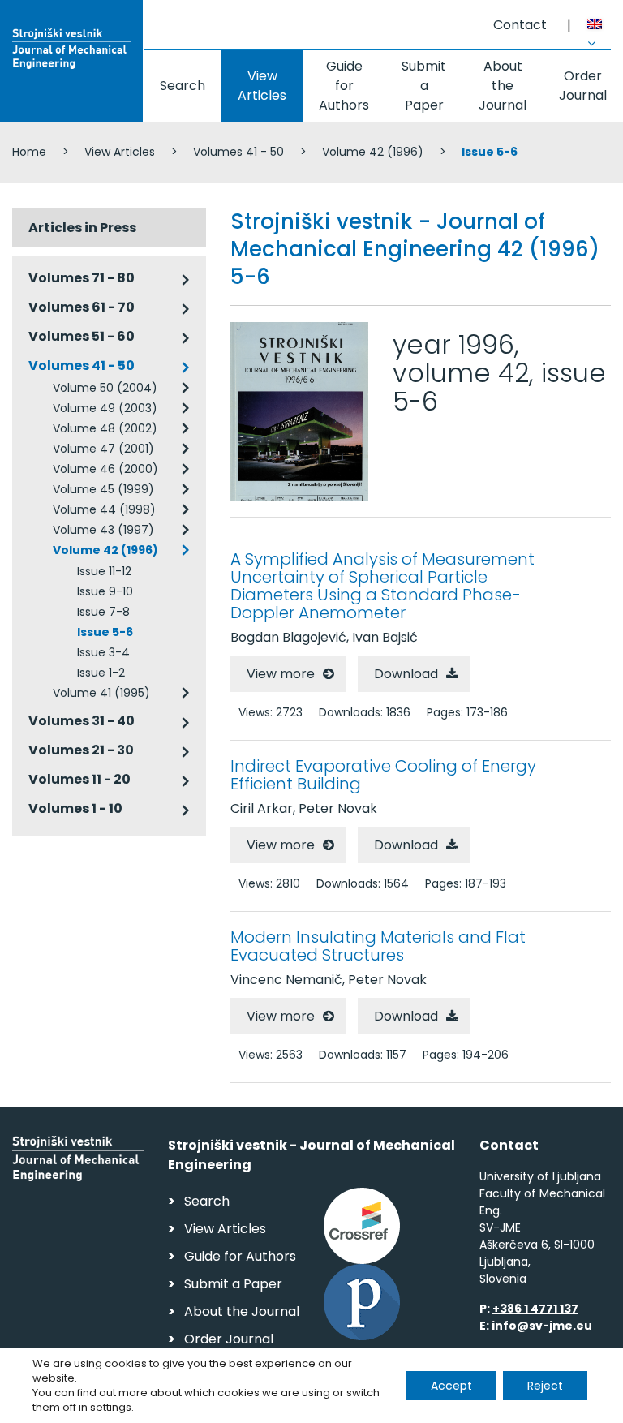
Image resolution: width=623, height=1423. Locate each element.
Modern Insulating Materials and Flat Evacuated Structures (378, 946)
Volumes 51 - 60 (81, 336)
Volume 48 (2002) (105, 428)
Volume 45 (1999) (103, 489)
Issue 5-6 (105, 632)
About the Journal (502, 85)
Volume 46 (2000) (105, 469)
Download (406, 673)
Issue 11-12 (104, 571)
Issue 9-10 (105, 591)
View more (281, 673)
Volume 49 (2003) (105, 408)
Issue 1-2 (101, 672)
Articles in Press (82, 227)
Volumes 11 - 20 (79, 779)
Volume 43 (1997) (103, 530)
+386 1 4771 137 (535, 1308)
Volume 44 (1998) (104, 509)
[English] (599, 27)
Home (29, 152)
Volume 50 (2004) (105, 388)
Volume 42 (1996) (372, 152)
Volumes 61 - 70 (81, 307)
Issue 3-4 (103, 652)
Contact (520, 24)
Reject (545, 1386)
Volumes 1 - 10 (75, 808)
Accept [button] (451, 1386)
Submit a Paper (424, 85)
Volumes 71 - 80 (81, 278)
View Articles (262, 86)
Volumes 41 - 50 (238, 152)
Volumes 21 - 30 (81, 750)
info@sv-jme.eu (542, 1326)
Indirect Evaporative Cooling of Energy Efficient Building (383, 774)
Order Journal (583, 86)
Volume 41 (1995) (101, 693)
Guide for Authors (344, 85)
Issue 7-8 (103, 612)
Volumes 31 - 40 (81, 721)
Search (182, 85)
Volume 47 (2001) (103, 449)
